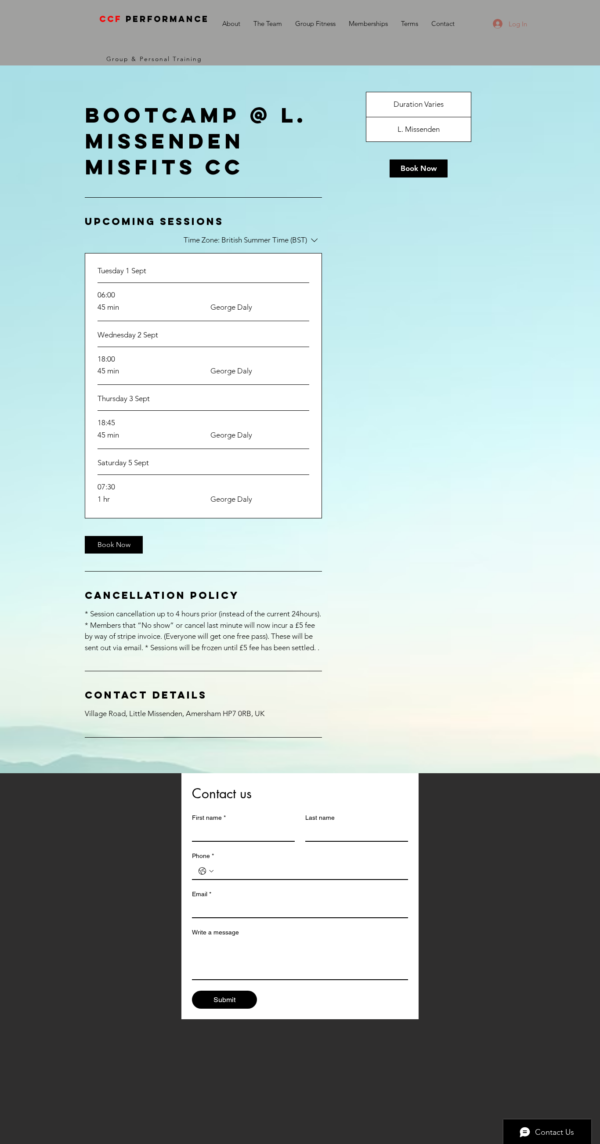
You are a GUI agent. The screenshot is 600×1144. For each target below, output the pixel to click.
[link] (114, 545)
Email (201, 894)
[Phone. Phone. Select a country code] (206, 871)
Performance (154, 19)
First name (209, 817)
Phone (203, 855)
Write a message (215, 932)
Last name (320, 817)
